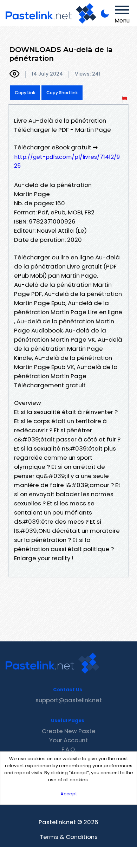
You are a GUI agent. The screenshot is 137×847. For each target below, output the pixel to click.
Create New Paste (69, 731)
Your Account (68, 740)
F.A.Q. (68, 749)
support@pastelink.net (68, 700)
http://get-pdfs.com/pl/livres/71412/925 (67, 161)
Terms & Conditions (69, 837)
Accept (68, 793)
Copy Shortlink (62, 93)
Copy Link (25, 93)
